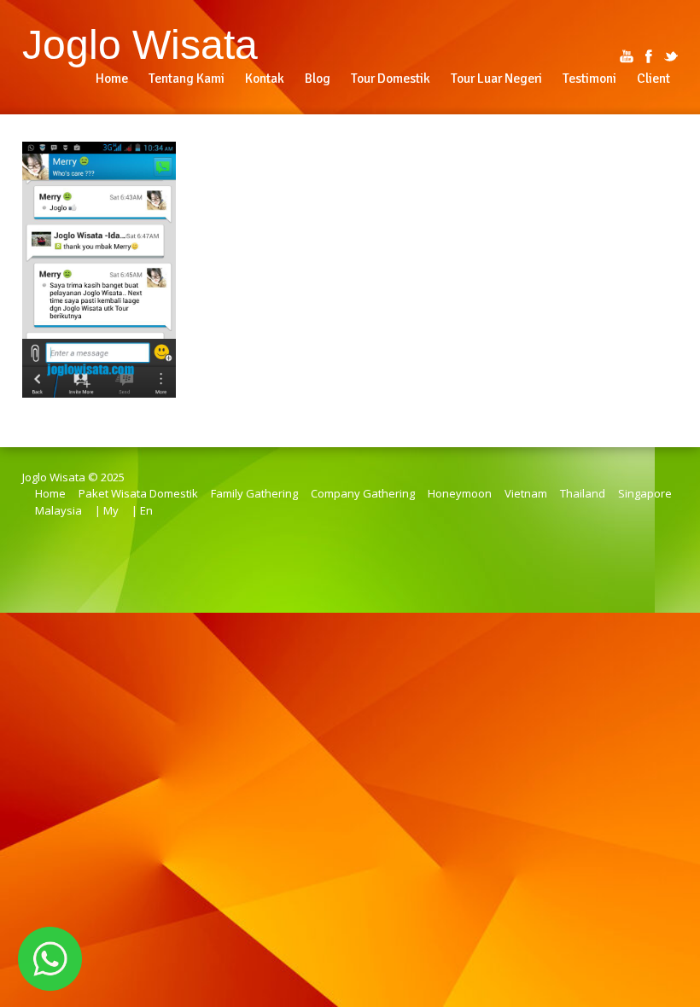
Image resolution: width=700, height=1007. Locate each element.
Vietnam (526, 493)
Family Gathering (254, 493)
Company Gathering (363, 493)
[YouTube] (626, 56)
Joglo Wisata (140, 44)
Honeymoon (460, 493)
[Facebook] (649, 56)
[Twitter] (671, 56)
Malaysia (58, 510)
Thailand (582, 493)
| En (142, 510)
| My (107, 510)
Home (50, 493)
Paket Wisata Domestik (138, 493)
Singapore (645, 493)
